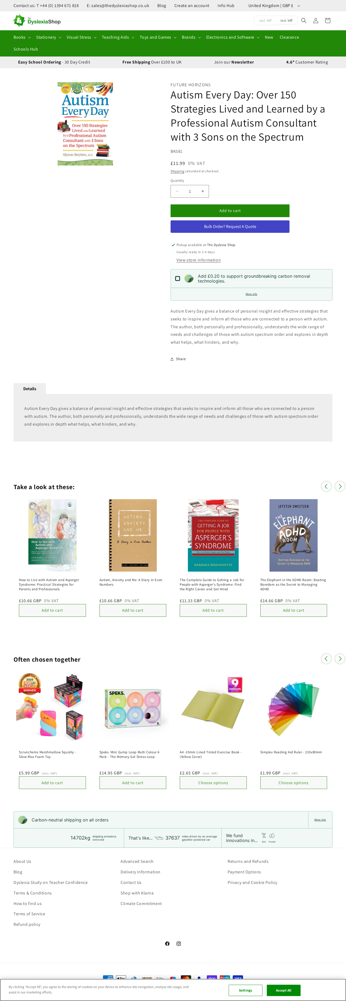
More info (251, 294)
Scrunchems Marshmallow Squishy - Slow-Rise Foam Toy (47, 754)
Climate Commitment (141, 903)
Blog (161, 5)
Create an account (191, 5)
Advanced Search (137, 861)
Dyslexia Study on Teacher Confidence (51, 882)
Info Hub (226, 5)
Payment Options (244, 872)
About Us (22, 861)
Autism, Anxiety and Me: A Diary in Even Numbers (130, 582)
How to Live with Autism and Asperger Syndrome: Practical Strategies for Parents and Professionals (49, 584)
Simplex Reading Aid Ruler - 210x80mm (291, 752)
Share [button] (181, 358)
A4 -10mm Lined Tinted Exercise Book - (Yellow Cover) (211, 754)
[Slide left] (20, 123)
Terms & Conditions (33, 893)
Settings (245, 990)
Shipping (177, 171)
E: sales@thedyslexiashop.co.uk (118, 5)
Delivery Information (141, 872)
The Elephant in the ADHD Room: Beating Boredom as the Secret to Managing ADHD (293, 584)
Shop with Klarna (137, 893)
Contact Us (131, 882)
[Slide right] (150, 123)
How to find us (28, 903)
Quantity (177, 180)
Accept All (283, 990)
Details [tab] (29, 389)
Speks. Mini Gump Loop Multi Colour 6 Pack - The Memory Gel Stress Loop (129, 754)
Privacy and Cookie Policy (252, 882)
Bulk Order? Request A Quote (230, 226)
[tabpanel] (173, 418)
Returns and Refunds (248, 861)
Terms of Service (29, 914)
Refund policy (27, 924)
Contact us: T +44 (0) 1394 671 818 (46, 5)
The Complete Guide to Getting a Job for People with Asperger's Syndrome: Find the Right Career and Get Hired (212, 584)
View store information (199, 260)
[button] (21, 37)
